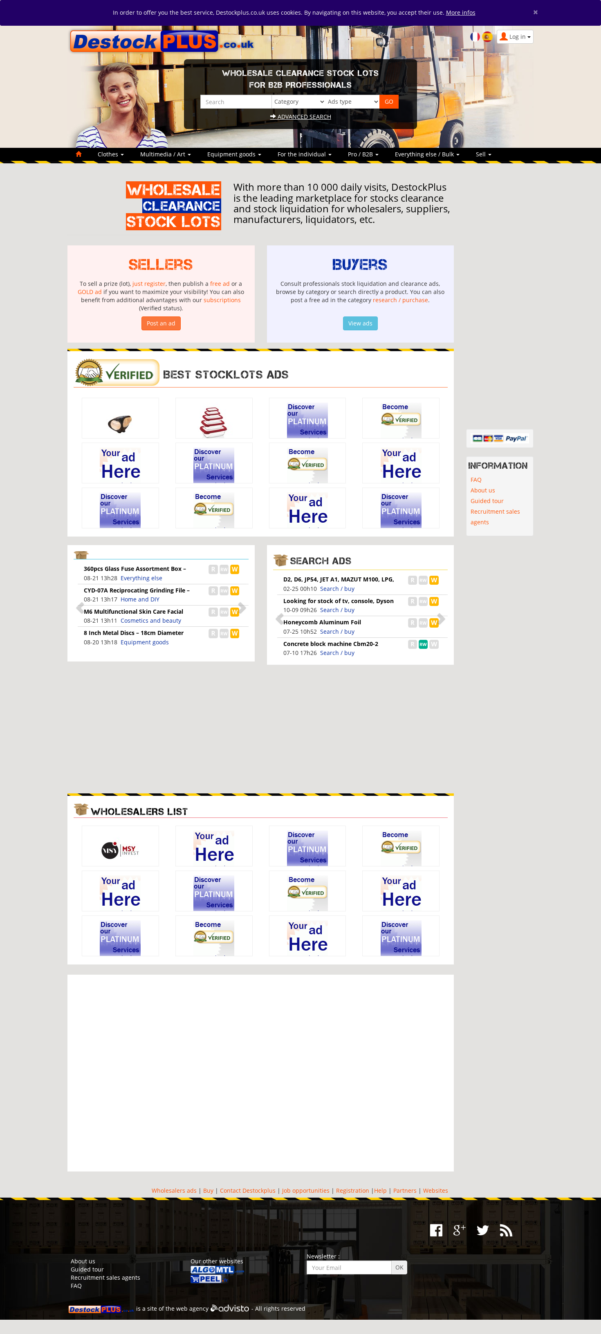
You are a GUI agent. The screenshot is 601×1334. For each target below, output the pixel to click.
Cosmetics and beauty (151, 620)
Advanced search (303, 116)
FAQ (476, 479)
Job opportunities (306, 1190)
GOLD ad (90, 292)
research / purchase (400, 300)
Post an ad (161, 323)
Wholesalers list (139, 811)
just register (149, 283)
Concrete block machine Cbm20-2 (330, 644)
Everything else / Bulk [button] (425, 154)
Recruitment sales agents (495, 517)
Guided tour (487, 501)
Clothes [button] (109, 154)
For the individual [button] (302, 154)
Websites (435, 1190)
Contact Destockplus (248, 1190)
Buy (208, 1190)
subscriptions (222, 300)
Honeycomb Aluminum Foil (322, 622)
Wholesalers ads (174, 1190)
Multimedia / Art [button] (163, 154)
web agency (192, 1308)
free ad (220, 283)
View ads (360, 323)
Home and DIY (140, 599)
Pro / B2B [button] (361, 154)
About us (483, 490)
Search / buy (337, 588)
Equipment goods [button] (232, 154)
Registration (352, 1190)
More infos (460, 12)
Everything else (141, 578)
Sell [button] (481, 154)
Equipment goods (145, 642)
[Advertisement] (161, 728)
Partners (405, 1190)
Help (380, 1190)
